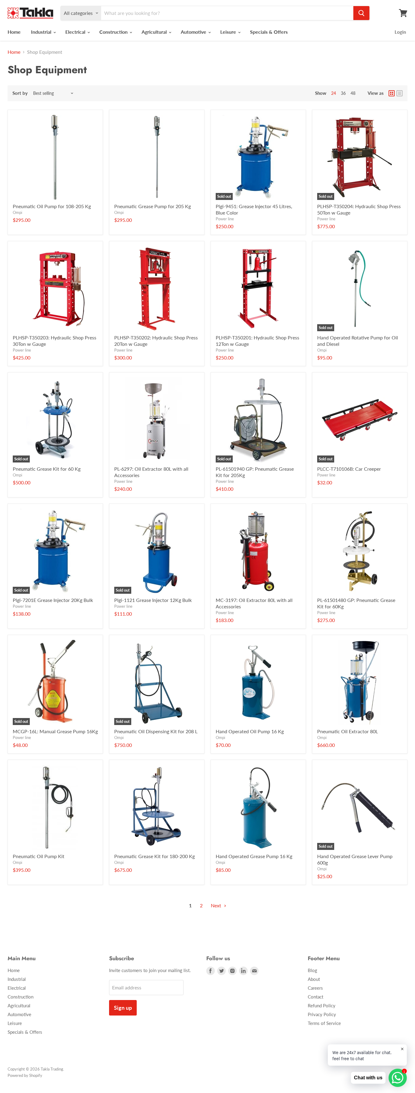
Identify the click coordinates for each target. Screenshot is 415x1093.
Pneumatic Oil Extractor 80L (347, 731)
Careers (315, 988)
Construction (114, 32)
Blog (312, 970)
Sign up (123, 1007)
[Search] (361, 13)
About (314, 979)
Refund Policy (321, 1005)
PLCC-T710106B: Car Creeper (349, 469)
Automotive (194, 32)
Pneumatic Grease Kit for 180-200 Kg (154, 856)
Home (14, 32)
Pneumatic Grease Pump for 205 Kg (152, 206)
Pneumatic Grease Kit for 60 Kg (47, 469)
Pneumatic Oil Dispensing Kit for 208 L (155, 731)
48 (353, 93)
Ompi (17, 212)
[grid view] (392, 93)
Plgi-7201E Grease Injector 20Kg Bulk (53, 600)
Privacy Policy (322, 1014)
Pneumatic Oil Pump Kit (38, 856)
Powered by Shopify (25, 1075)
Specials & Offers (269, 32)
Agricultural (155, 32)
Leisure (228, 32)
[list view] (399, 93)
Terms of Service (324, 1023)
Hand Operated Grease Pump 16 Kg (254, 856)
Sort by (20, 93)
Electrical (76, 32)
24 (333, 93)
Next (216, 905)
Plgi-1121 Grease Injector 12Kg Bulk (153, 600)
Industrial (42, 32)
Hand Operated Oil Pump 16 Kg (250, 731)
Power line (225, 218)
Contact (315, 996)
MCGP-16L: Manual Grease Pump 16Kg (55, 731)
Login (400, 32)
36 (343, 93)
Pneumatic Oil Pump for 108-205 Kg (52, 206)
